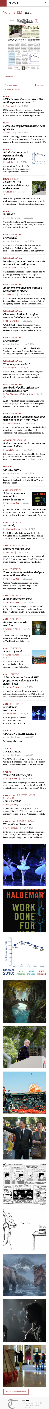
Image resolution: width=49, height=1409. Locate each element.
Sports (7, 730)
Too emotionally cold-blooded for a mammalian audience (24, 574)
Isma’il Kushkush (13, 423)
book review (15, 490)
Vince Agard (11, 367)
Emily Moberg (12, 804)
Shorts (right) (11, 340)
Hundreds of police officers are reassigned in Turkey (21, 389)
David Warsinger (13, 450)
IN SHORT (9, 214)
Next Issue (39, 85)
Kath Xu (9, 162)
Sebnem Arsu (27, 394)
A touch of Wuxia (13, 651)
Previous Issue (11, 85)
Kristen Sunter (12, 503)
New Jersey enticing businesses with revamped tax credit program (24, 263)
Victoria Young (12, 827)
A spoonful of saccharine (17, 598)
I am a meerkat (12, 801)
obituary (14, 179)
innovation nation (25, 821)
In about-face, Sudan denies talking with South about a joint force (24, 418)
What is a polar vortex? (16, 364)
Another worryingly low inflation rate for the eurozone (22, 289)
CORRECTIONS (12, 469)
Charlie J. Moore (13, 628)
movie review (15, 522)
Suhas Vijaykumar (13, 654)
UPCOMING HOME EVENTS (19, 733)
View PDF (9, 76)
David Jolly (11, 294)
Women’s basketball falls (17, 775)
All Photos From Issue (16, 1391)
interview (14, 674)
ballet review (16, 704)
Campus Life (9, 795)
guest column (19, 440)
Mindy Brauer (12, 778)
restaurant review (18, 545)
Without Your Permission (17, 824)
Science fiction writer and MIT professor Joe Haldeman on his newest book (21, 680)
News (6, 96)
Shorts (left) (10, 237)
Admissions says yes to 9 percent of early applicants (16, 155)
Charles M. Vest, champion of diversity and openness (16, 185)
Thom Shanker (12, 320)
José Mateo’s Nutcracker (10, 708)
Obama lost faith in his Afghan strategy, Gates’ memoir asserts (21, 316)
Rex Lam (9, 552)
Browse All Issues (12, 89)
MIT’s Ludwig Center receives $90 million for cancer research (23, 101)
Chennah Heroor (13, 529)
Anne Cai (10, 106)
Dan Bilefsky (11, 394)
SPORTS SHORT (12, 751)
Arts (5, 490)
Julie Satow (11, 267)
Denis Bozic (11, 713)
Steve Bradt (11, 191)
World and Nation (12, 234)
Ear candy (9, 525)
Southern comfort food (16, 548)
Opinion (7, 440)
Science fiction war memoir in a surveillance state (14, 496)
